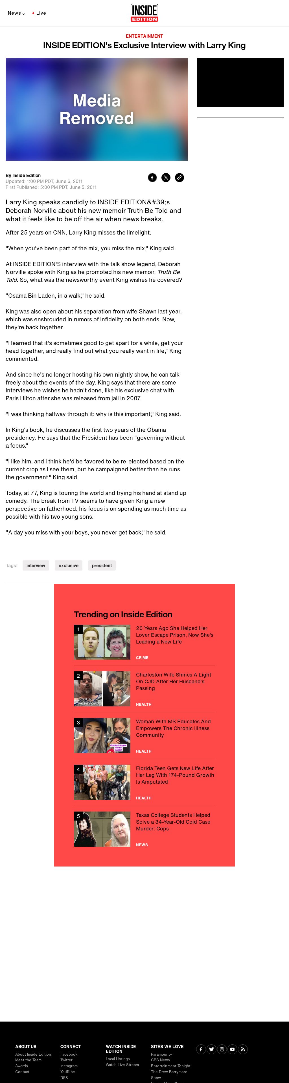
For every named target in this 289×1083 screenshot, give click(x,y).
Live (41, 13)
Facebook (68, 1054)
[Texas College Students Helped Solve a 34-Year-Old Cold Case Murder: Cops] (144, 829)
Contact (22, 1072)
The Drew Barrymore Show (169, 1074)
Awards (21, 1066)
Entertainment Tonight (171, 1066)
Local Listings (118, 1059)
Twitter (66, 1060)
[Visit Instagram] (222, 1049)
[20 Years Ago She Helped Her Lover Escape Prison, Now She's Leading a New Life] (144, 642)
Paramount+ (161, 1054)
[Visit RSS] (243, 1049)
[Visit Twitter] (211, 1049)
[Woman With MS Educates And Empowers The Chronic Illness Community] (144, 735)
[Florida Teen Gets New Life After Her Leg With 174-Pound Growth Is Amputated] (144, 782)
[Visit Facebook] (201, 1049)
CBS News (160, 1060)
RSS (64, 1077)
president (102, 565)
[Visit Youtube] (232, 1049)
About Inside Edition (33, 1054)
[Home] (144, 13)
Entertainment (144, 36)
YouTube (67, 1072)
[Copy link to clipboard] (179, 178)
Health (144, 704)
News (14, 13)
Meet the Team (28, 1060)
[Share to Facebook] (152, 178)
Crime (142, 658)
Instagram (69, 1066)
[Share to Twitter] (166, 178)
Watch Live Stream (122, 1064)
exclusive (68, 565)
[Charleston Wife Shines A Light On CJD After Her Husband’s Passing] (144, 688)
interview (36, 565)
